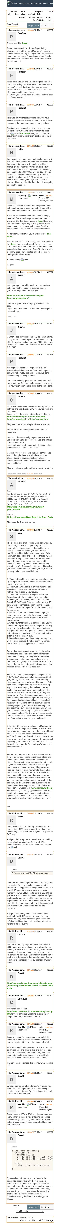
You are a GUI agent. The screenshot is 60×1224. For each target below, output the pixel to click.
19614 (50, 355)
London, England (46, 201)
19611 (50, 192)
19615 (50, 393)
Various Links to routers (19, 478)
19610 (50, 146)
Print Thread (12, 24)
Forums (13, 12)
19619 (50, 855)
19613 (50, 324)
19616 (50, 478)
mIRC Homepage (45, 1220)
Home (14, 3)
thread (25, 43)
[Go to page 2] (52, 25)
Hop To (16, 1206)
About (20, 3)
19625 (50, 1101)
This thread (24, 133)
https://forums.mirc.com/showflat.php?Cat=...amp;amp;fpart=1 (25, 297)
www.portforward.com (41, 788)
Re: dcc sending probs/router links (25, 69)
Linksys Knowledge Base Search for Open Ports (30, 517)
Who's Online (39, 20)
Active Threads (36, 17)
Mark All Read (26, 1218)
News (45, 3)
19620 (50, 931)
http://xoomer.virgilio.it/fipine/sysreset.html (27, 419)
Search (49, 17)
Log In (50, 12)
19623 (50, 1024)
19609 (50, 105)
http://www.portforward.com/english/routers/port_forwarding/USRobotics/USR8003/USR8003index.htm (30, 985)
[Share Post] (43, 30)
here (40, 221)
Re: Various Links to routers (21, 530)
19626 (50, 1132)
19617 (50, 530)
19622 (50, 996)
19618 (50, 813)
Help (51, 3)
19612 (50, 272)
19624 (50, 1073)
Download (29, 3)
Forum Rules (12, 1218)
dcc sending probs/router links (23, 30)
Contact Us (25, 1220)
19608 (50, 69)
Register (38, 3)
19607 (50, 30)
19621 (50, 970)
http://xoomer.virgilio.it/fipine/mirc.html (26, 416)
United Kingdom (46, 1032)
